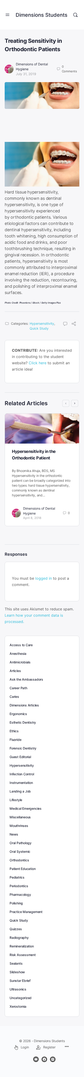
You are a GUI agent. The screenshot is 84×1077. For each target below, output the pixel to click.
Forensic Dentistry (23, 748)
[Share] (74, 324)
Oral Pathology (21, 843)
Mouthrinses (19, 826)
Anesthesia (18, 654)
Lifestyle (16, 800)
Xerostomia (18, 1006)
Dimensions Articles (24, 705)
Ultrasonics (18, 989)
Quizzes (16, 929)
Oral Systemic (20, 851)
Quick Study (39, 328)
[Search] (75, 15)
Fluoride (15, 740)
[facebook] (44, 1059)
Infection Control (22, 774)
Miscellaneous (20, 817)
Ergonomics (18, 714)
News (14, 834)
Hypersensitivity (42, 323)
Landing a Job (20, 791)
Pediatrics (17, 877)
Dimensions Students (41, 15)
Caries (14, 697)
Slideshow (17, 972)
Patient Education (22, 869)
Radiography (19, 938)
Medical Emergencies (26, 808)
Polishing (16, 903)
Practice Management (26, 912)
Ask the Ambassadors (26, 679)
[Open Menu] (7, 14)
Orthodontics (19, 860)
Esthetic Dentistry (23, 722)
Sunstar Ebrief (20, 981)
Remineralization (22, 946)
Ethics (14, 731)
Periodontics (19, 886)
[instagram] (53, 1059)
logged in (43, 578)
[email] (36, 1059)
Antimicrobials (20, 662)
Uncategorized (21, 998)
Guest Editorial (20, 757)
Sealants (16, 963)
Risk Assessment (23, 955)
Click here (37, 363)
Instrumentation (21, 783)
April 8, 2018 (32, 518)
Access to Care (21, 645)
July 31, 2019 (26, 74)
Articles (15, 671)
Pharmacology (20, 894)
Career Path (18, 688)
